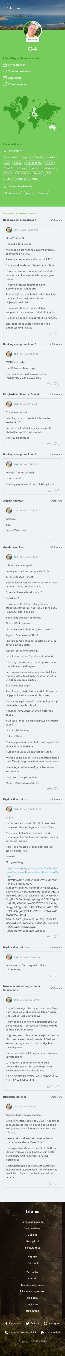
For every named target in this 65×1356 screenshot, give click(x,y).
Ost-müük (32, 1263)
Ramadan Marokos (14, 1097)
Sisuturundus (32, 1247)
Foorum (32, 1256)
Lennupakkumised (33, 1222)
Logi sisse (32, 1304)
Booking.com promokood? (19, 220)
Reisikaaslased (32, 1228)
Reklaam (32, 1297)
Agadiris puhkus (13, 501)
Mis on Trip (32, 1272)
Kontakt (32, 1278)
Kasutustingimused (32, 1285)
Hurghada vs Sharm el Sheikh (21, 394)
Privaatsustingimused (32, 1291)
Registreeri (32, 1310)
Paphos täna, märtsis (16, 799)
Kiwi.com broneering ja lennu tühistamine (21, 988)
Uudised (32, 1234)
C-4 (16, 229)
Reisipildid (32, 1241)
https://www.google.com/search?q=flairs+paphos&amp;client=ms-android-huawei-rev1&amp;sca (32, 872)
